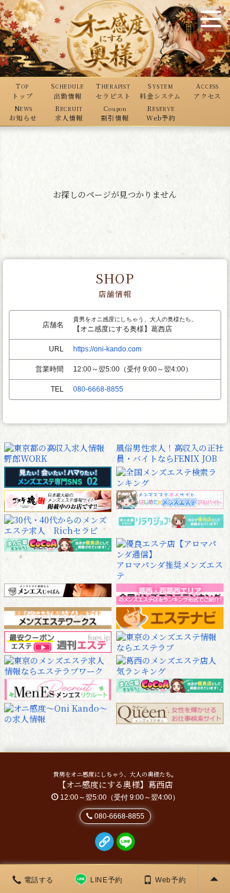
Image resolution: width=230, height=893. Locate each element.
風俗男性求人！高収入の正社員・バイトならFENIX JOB (170, 453)
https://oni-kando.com (107, 349)
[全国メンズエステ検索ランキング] (170, 475)
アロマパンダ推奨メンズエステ (169, 570)
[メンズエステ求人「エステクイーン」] (170, 712)
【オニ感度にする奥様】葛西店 (115, 784)
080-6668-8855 (98, 389)
